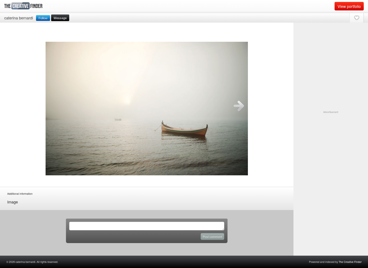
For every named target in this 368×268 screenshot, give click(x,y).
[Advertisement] (331, 140)
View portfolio (349, 6)
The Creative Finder (350, 262)
